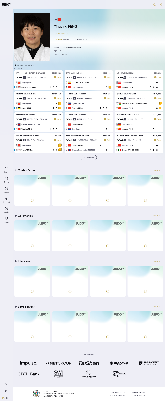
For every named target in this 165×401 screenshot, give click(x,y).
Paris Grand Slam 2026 (74, 73)
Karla (76, 129)
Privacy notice (117, 395)
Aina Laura (134, 103)
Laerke (127, 83)
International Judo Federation (59, 394)
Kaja (78, 103)
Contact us (139, 395)
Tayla (127, 124)
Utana (27, 150)
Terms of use (138, 392)
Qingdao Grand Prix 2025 (76, 94)
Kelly (31, 124)
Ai (81, 83)
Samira (26, 108)
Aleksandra (28, 87)
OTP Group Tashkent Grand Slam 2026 (30, 73)
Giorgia (130, 150)
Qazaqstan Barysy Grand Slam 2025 (130, 136)
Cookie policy (118, 392)
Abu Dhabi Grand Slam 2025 (26, 94)
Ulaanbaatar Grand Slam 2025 (128, 115)
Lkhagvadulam (83, 150)
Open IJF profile (59, 33)
